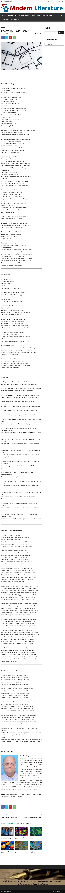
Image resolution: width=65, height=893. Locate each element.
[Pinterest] (10, 37)
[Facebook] (51, 1)
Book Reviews (46, 15)
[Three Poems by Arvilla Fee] (21, 845)
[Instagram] (54, 1)
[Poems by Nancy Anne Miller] (21, 831)
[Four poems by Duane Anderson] (36, 845)
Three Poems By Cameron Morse (32, 817)
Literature (29, 794)
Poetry (27, 15)
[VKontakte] (62, 1)
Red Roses (13, 796)
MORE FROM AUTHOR (24, 823)
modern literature (37, 794)
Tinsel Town (19, 796)
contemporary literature (11, 794)
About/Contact (56, 891)
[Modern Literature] (32, 8)
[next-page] (5, 856)
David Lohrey (22, 794)
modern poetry (5, 796)
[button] (62, 15)
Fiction (10, 15)
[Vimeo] (59, 1)
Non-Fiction (19, 15)
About (16, 19)
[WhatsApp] (14, 37)
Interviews (36, 15)
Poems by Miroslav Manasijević (10, 817)
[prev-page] (2, 856)
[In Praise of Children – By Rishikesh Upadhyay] (7, 831)
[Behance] (48, 1)
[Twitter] (57, 1)
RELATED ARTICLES (8, 823)
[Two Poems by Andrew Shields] (36, 831)
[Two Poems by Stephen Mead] (7, 845)
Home (4, 15)
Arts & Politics (7, 19)
